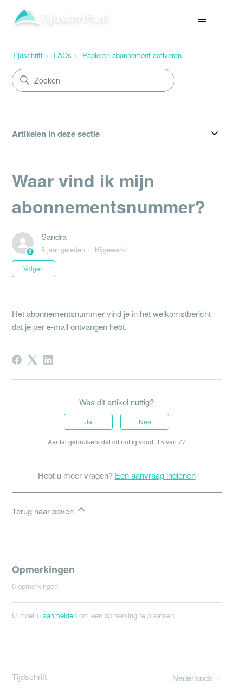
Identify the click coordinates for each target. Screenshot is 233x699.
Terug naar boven (44, 511)
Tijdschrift (27, 55)
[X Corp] (32, 360)
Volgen (33, 268)
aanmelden (60, 615)
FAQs (63, 55)
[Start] (61, 19)
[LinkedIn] (48, 360)
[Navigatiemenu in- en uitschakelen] (202, 19)
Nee (145, 421)
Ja (88, 421)
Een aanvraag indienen (155, 475)
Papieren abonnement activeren (132, 55)
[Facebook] (17, 360)
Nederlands (193, 677)
